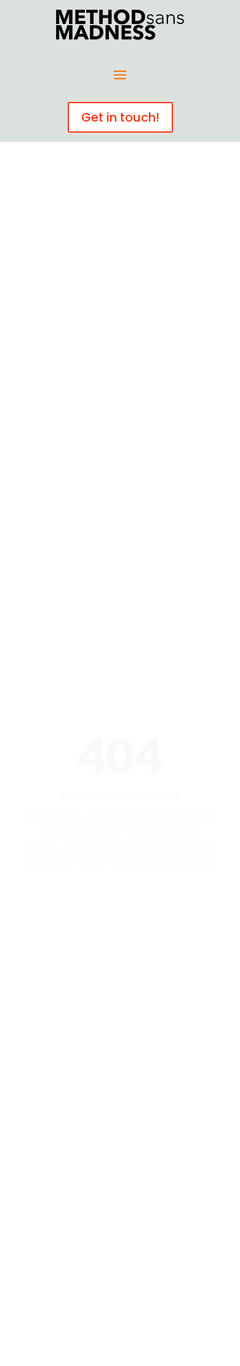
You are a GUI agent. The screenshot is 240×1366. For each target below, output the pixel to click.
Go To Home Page (120, 905)
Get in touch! (120, 117)
